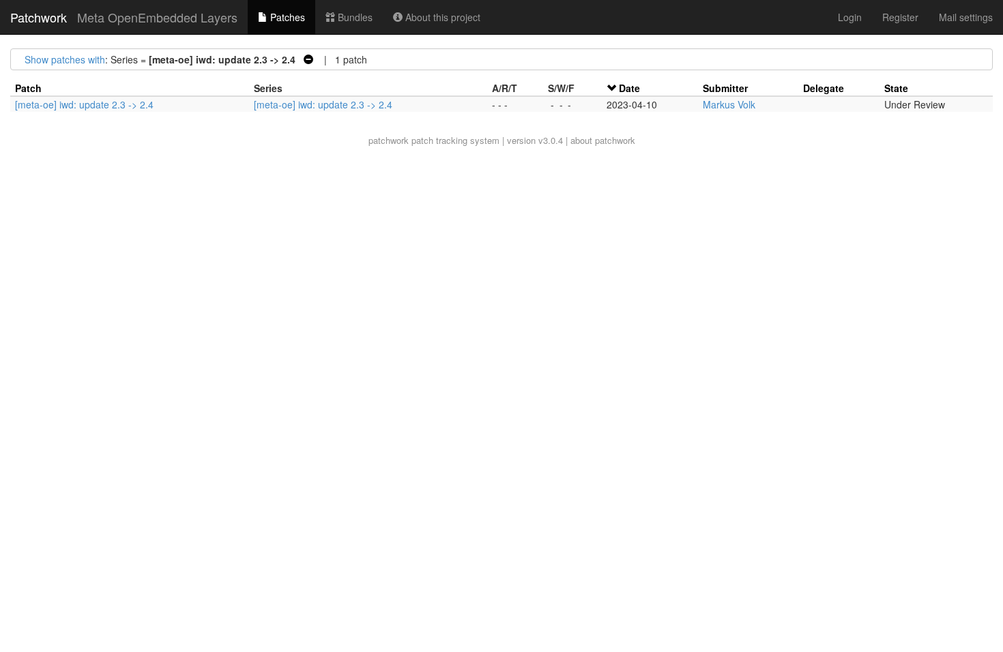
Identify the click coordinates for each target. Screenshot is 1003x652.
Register (900, 17)
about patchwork (602, 140)
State (896, 88)
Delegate (823, 88)
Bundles (354, 17)
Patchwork (38, 17)
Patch (28, 88)
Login (850, 17)
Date (629, 88)
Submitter (725, 88)
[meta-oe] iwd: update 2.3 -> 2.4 (84, 104)
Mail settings (966, 17)
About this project (441, 17)
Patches (286, 17)
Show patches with (65, 59)
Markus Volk (729, 104)
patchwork (388, 140)
